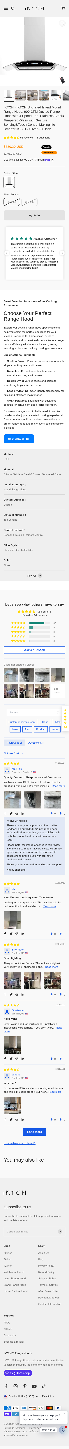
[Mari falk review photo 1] (12, 800)
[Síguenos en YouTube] (34, 1386)
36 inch (8, 1259)
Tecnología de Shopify (31, 1423)
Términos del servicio (14, 1431)
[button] (12, 137)
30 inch (8, 1252)
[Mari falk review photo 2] (32, 800)
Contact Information (49, 1304)
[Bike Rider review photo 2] (32, 981)
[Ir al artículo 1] (9, 96)
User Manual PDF (19, 438)
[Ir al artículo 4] (44, 96)
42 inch (8, 1265)
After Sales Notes (48, 1291)
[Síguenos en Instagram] (15, 1386)
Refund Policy (46, 1272)
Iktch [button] (58, 721)
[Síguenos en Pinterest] (24, 1386)
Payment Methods (48, 1297)
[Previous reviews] (6, 253)
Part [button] (27, 729)
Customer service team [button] (22, 721)
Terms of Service (48, 1284)
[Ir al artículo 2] (20, 96)
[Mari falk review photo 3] (52, 800)
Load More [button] (34, 1131)
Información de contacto (16, 1435)
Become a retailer (14, 1341)
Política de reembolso (14, 1428)
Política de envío (37, 1431)
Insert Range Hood (15, 1278)
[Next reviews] (62, 253)
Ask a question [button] (34, 650)
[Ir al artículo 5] (56, 96)
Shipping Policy (47, 1278)
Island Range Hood (15, 1284)
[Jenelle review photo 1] (12, 1106)
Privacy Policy (46, 1265)
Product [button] (40, 729)
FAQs (7, 1322)
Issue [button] (15, 729)
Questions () (36, 742)
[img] (12, 763)
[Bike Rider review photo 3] (52, 981)
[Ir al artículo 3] (32, 96)
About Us (43, 1252)
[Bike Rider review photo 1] (12, 981)
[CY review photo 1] (12, 920)
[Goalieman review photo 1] (12, 1045)
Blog (40, 1259)
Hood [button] (45, 721)
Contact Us (10, 1335)
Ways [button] (55, 729)
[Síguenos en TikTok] (43, 1386)
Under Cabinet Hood (16, 1291)
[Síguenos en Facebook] (6, 1386)
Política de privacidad (40, 1428)
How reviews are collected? (20, 1143)
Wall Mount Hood (14, 1272)
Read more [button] (58, 785)
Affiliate (8, 1329)
